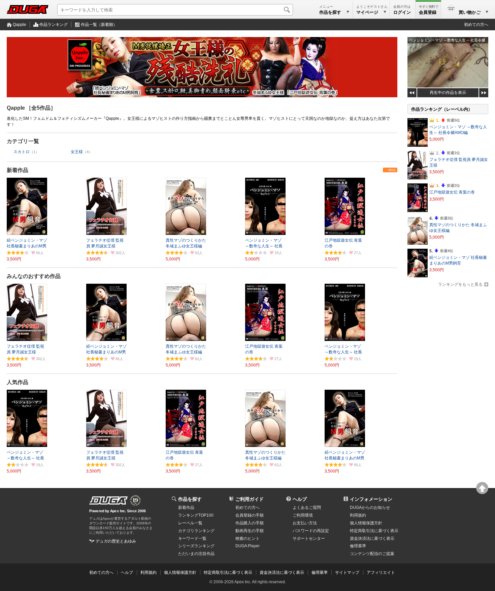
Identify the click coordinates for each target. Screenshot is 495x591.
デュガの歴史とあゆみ (116, 541)
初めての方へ (476, 24)
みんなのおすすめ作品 (34, 276)
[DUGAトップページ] (27, 9)
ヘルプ (300, 499)
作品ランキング (53, 24)
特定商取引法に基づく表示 (228, 572)
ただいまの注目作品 (196, 553)
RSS (392, 170)
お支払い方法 (305, 523)
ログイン (402, 12)
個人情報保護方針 (366, 523)
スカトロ (21, 151)
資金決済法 (372, 538)
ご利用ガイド (249, 499)
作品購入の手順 (249, 523)
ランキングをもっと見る (460, 284)
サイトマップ (347, 572)
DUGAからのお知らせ (370, 507)
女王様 (77, 151)
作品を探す (190, 499)
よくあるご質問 (307, 507)
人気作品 (17, 382)
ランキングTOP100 (195, 515)
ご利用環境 (303, 515)
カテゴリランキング (196, 530)
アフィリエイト (381, 572)
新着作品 (17, 170)
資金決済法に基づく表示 (282, 572)
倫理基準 (358, 546)
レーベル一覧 (190, 523)
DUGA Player (247, 546)
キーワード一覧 (192, 538)
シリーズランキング (196, 546)
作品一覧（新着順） (99, 24)
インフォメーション (371, 499)
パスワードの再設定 (311, 530)
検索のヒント (247, 538)
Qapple (19, 24)
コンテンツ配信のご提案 (372, 553)
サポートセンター (309, 538)
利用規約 (358, 515)
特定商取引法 (374, 530)
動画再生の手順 (249, 530)
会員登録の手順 (249, 515)
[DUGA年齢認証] (108, 500)
